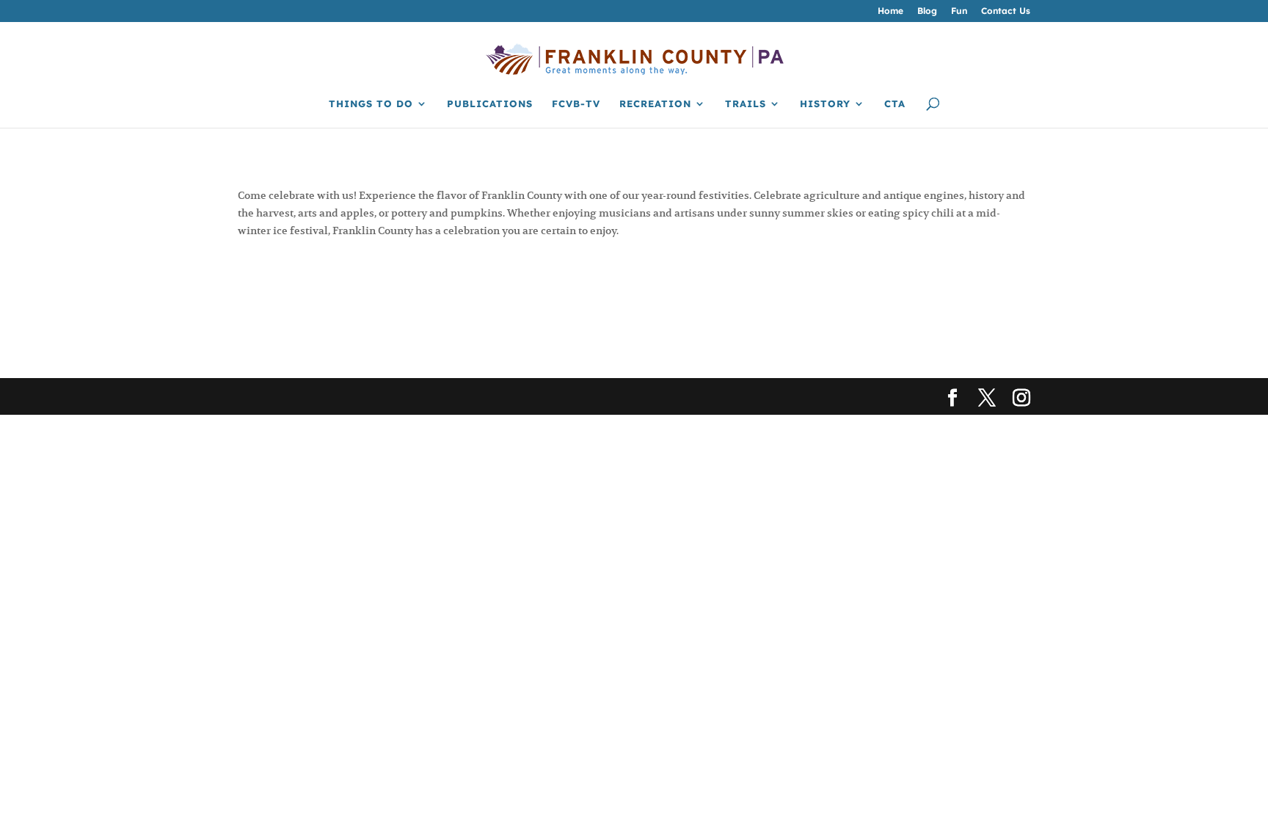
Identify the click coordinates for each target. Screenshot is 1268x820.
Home (890, 11)
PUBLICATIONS (490, 103)
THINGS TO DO (371, 103)
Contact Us (1005, 11)
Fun (959, 11)
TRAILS (745, 103)
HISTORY (825, 103)
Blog (927, 11)
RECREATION (655, 103)
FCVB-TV (576, 103)
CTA (895, 103)
